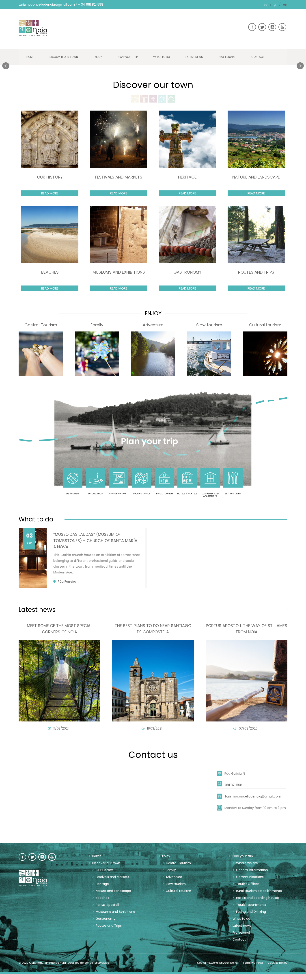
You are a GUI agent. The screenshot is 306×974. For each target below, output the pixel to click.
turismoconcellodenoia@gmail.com (47, 4)
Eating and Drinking (251, 911)
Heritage (102, 884)
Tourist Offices (247, 884)
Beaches (102, 898)
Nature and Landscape (113, 891)
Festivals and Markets (112, 877)
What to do (161, 57)
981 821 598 (233, 785)
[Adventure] (153, 354)
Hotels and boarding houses (258, 898)
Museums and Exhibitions (115, 911)
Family (171, 870)
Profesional (227, 57)
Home (30, 57)
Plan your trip (128, 57)
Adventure (174, 877)
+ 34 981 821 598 (90, 4)
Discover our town (64, 57)
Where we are (247, 863)
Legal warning (253, 963)
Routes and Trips (109, 925)
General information (252, 870)
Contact (258, 57)
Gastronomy (105, 918)
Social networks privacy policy (218, 963)
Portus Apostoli (107, 904)
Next (300, 66)
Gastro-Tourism (178, 863)
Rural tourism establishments (259, 891)
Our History (104, 870)
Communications (250, 877)
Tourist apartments (251, 904)
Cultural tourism (178, 891)
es (266, 4)
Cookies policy (277, 963)
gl (275, 4)
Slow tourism (176, 884)
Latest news (194, 57)
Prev (5, 66)
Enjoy (98, 57)
